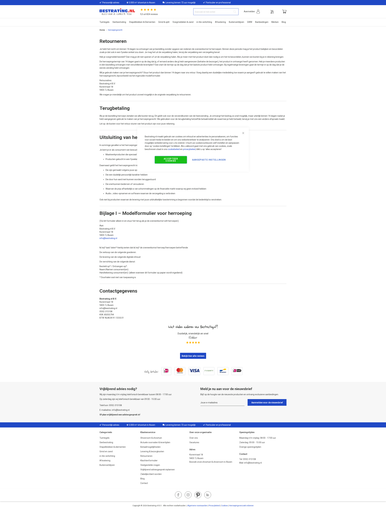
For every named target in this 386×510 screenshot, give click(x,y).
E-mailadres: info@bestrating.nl (115, 410)
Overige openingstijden (250, 447)
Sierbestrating (106, 442)
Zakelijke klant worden (151, 474)
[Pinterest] (198, 494)
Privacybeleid (214, 506)
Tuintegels (104, 438)
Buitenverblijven (107, 465)
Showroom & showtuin (151, 438)
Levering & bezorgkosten (152, 451)
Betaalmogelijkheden (150, 447)
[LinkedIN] (207, 494)
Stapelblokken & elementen (113, 447)
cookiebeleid (174, 149)
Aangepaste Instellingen (209, 160)
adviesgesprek (129, 414)
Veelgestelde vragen (150, 465)
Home (102, 30)
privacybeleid (189, 149)
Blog (142, 478)
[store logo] (117, 11)
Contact (144, 483)
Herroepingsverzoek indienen (241, 506)
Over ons (193, 438)
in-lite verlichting (107, 456)
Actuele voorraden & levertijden (155, 442)
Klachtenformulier (149, 460)
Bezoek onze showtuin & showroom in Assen (210, 462)
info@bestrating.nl (108, 238)
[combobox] (216, 11)
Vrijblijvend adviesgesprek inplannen (157, 469)
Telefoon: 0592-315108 (111, 405)
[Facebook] (178, 494)
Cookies (224, 506)
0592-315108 (249, 459)
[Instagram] (188, 494)
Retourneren (146, 456)
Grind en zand (106, 451)
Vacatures (194, 442)
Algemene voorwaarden (197, 506)
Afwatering (105, 460)
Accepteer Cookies (171, 160)
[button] (252, 12)
